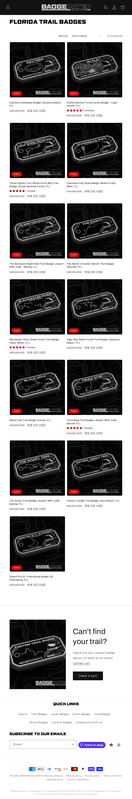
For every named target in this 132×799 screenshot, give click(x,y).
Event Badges (82, 714)
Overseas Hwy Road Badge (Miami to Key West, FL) (91, 185)
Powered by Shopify (52, 775)
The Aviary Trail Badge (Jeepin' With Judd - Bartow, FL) (35, 502)
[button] (8, 7)
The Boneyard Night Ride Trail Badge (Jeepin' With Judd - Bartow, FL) (36, 265)
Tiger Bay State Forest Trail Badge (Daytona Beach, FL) (93, 341)
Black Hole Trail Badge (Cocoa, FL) (30, 420)
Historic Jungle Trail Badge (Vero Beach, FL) (93, 500)
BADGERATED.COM (30, 775)
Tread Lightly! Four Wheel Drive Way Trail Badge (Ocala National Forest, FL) (33, 185)
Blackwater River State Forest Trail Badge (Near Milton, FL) (34, 341)
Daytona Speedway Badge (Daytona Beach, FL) (35, 104)
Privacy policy (92, 775)
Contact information (78, 779)
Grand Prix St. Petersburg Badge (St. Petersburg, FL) (31, 578)
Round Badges (38, 722)
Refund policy (73, 775)
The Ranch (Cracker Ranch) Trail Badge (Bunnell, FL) (90, 265)
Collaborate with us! (89, 722)
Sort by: (64, 35)
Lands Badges (60, 714)
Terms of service (113, 775)
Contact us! (81, 663)
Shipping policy (55, 779)
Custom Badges (62, 722)
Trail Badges (39, 714)
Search (23, 714)
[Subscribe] (72, 744)
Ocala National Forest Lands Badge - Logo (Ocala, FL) (92, 104)
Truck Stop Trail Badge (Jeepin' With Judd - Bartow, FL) (92, 422)
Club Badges (102, 714)
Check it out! (88, 676)
